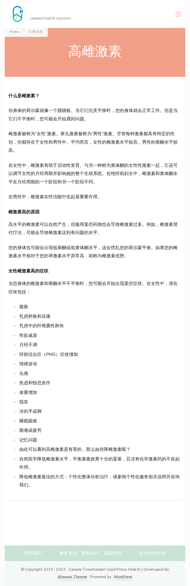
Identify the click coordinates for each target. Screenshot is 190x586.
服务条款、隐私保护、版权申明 (90, 553)
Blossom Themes (72, 577)
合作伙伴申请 (152, 553)
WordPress (123, 577)
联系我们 (33, 553)
